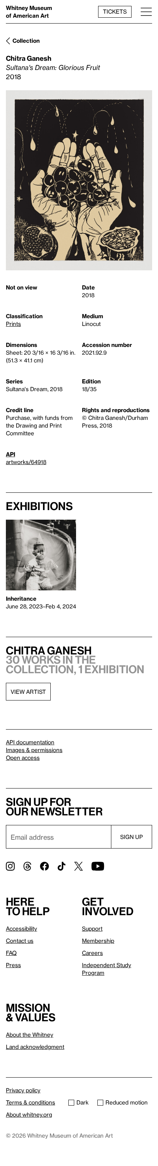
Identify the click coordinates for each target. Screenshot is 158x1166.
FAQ (11, 952)
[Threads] (27, 866)
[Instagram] (10, 866)
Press (13, 965)
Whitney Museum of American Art (29, 11)
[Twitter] (78, 866)
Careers (92, 952)
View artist (28, 691)
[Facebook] (44, 866)
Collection (26, 40)
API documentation (30, 742)
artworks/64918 (26, 462)
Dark (82, 1102)
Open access (23, 757)
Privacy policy (23, 1090)
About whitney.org (29, 1114)
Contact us (19, 940)
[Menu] (146, 11)
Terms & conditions (30, 1102)
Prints (13, 323)
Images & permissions (34, 750)
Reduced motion (126, 1102)
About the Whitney (29, 1034)
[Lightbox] (79, 180)
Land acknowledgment (35, 1046)
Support (92, 928)
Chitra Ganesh (28, 58)
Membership (98, 940)
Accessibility (21, 928)
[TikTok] (61, 866)
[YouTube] (97, 866)
